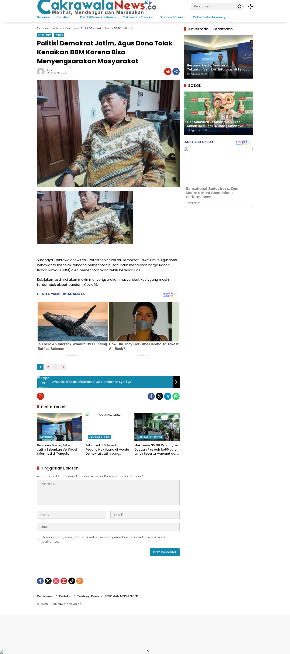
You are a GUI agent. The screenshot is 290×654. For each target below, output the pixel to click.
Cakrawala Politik (99, 436)
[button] (239, 6)
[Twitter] (159, 396)
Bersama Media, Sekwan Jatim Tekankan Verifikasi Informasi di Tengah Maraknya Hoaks (57, 449)
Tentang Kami (88, 596)
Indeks (59, 35)
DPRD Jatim (44, 35)
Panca (50, 70)
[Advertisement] (127, 632)
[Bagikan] (176, 71)
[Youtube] (64, 581)
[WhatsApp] (176, 396)
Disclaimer (45, 596)
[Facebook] (151, 396)
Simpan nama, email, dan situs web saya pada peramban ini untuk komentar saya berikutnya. (103, 539)
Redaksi (65, 596)
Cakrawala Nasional (150, 436)
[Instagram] (56, 581)
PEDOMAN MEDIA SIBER (121, 596)
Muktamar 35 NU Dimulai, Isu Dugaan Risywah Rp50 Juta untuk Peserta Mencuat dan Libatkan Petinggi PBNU (156, 449)
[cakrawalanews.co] (97, 6)
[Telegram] (167, 396)
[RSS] (79, 581)
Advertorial (46, 436)
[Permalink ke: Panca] (42, 71)
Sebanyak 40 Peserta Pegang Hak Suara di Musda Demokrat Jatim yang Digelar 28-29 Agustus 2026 (107, 449)
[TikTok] (71, 581)
